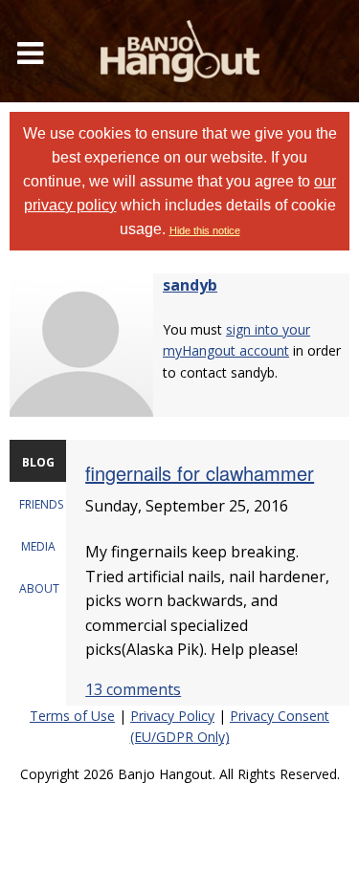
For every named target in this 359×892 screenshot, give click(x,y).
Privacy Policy (172, 716)
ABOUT (39, 588)
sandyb (190, 284)
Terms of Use (72, 716)
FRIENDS (41, 504)
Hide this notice (204, 230)
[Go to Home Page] (180, 51)
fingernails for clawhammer (199, 473)
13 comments (133, 689)
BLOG (38, 462)
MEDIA (38, 546)
